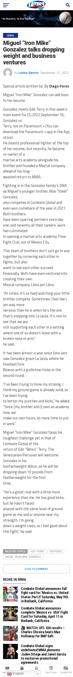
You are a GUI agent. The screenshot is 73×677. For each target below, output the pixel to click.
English (18, 673)
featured (56, 551)
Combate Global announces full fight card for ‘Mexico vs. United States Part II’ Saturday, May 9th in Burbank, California (44, 594)
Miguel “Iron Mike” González (23, 557)
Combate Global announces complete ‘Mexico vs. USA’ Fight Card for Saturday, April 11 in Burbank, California (44, 614)
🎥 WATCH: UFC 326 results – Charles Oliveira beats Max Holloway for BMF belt (42, 632)
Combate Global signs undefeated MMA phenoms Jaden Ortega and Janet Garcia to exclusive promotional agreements (43, 654)
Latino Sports (28, 72)
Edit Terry (37, 551)
